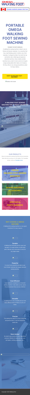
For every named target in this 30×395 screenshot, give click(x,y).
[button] (15, 76)
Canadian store (19, 160)
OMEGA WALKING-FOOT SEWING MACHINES (15, 173)
